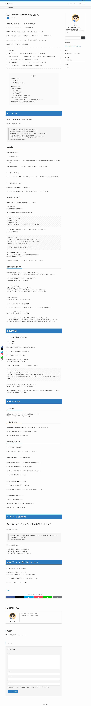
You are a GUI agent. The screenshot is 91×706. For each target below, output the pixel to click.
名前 (9, 671)
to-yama (12, 621)
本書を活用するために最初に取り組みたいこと (24, 101)
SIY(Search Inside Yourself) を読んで (73, 46)
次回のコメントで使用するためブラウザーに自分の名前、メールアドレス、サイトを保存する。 (29, 687)
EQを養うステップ (19, 82)
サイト (9, 682)
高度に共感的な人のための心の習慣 (22, 95)
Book (8, 590)
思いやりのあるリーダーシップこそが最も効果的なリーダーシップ (29, 99)
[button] (10, 597)
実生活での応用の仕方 (20, 84)
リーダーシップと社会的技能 (20, 97)
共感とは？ (17, 90)
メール (10, 676)
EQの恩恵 (17, 80)
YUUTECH (9, 4)
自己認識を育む (16, 86)
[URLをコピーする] (57, 597)
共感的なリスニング (19, 93)
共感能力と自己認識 (18, 88)
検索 (83, 37)
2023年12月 (69, 60)
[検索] (84, 0)
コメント (10, 653)
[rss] (83, 0)
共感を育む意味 (18, 92)
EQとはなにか (16, 78)
